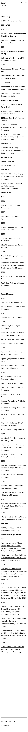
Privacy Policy (5, 725)
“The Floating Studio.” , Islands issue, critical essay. (12, 649)
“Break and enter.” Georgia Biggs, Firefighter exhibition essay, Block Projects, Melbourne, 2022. (13, 557)
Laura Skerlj (8, 721)
